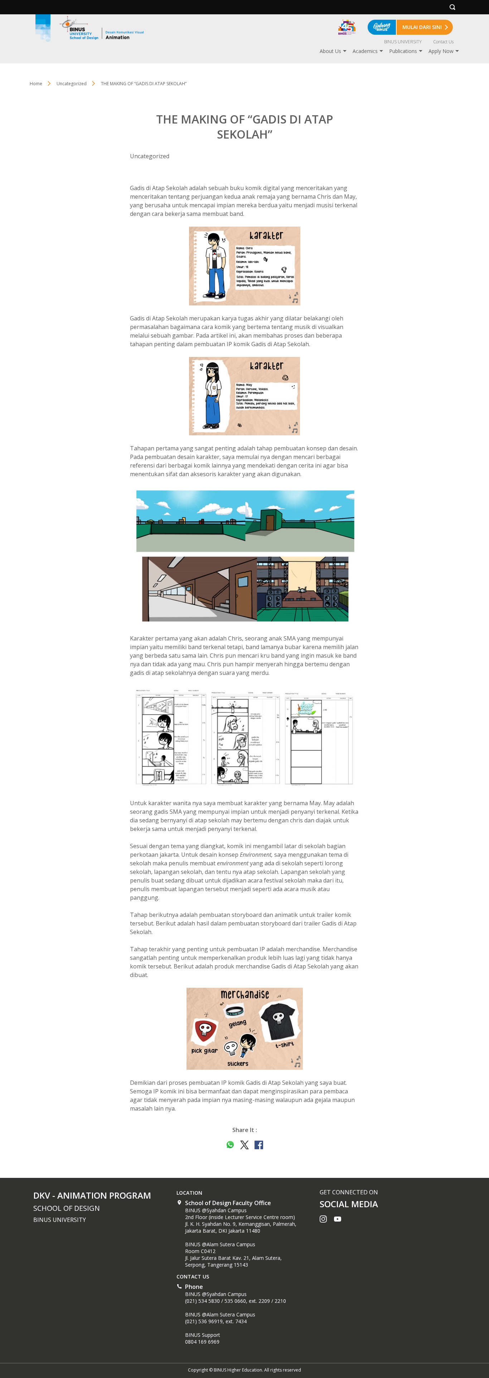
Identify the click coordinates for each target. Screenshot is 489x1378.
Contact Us (443, 42)
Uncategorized (72, 84)
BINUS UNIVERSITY (403, 42)
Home (36, 84)
